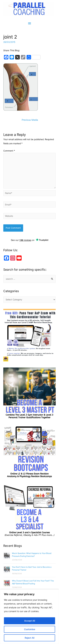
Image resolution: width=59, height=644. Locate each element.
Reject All (29, 637)
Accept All (29, 620)
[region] (29, 616)
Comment (9, 150)
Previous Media (30, 119)
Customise (29, 629)
